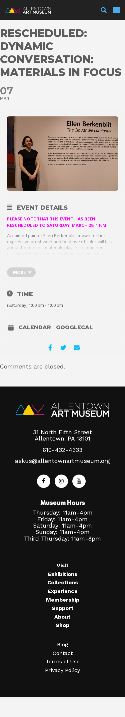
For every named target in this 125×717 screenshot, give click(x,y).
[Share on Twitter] (63, 347)
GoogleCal (74, 327)
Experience (63, 591)
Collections (62, 582)
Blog (62, 644)
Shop (62, 625)
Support (63, 608)
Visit (63, 565)
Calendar (35, 327)
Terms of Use (63, 661)
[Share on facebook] (50, 347)
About (62, 617)
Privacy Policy (62, 670)
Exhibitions (62, 574)
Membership (62, 600)
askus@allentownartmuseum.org (62, 461)
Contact (63, 653)
